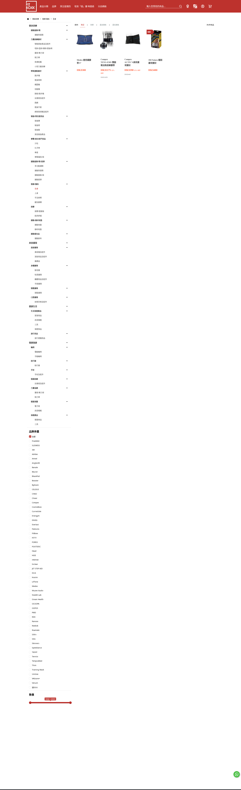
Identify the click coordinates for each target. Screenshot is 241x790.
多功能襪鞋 (39, 166)
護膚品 (37, 261)
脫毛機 (37, 270)
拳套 (36, 152)
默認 (82, 25)
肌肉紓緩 (38, 215)
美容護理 (33, 243)
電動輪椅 (38, 352)
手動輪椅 (38, 356)
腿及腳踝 (38, 202)
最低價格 (115, 25)
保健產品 (34, 415)
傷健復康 (33, 342)
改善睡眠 (38, 320)
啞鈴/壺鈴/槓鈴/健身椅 (43, 48)
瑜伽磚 (37, 120)
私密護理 (38, 274)
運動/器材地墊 (36, 220)
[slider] (30, 702)
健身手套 (38, 107)
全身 (54, 19)
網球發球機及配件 (42, 111)
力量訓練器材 (36, 39)
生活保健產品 (36, 311)
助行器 (33, 361)
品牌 (54, 6)
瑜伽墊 (37, 130)
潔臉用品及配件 (41, 256)
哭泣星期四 (65, 6)
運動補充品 (35, 234)
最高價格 (103, 25)
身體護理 (34, 265)
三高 (36, 324)
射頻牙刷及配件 (41, 302)
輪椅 (32, 347)
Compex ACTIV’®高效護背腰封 (132, 62)
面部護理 (34, 247)
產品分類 (44, 6)
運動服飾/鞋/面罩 (38, 161)
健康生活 (33, 306)
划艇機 (37, 89)
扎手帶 (37, 148)
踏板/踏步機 (39, 93)
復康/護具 (45, 19)
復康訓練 (34, 379)
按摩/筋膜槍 (39, 211)
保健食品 (38, 329)
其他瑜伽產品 (40, 134)
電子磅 (37, 406)
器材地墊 (38, 229)
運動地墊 (38, 225)
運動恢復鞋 (39, 35)
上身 (36, 193)
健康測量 (34, 401)
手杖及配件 (39, 374)
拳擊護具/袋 (39, 157)
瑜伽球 (37, 125)
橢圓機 (37, 84)
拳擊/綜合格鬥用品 (38, 139)
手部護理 (38, 283)
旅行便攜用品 (40, 338)
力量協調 (34, 388)
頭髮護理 (34, 288)
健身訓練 (35, 19)
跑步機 (37, 75)
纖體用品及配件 (41, 279)
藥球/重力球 (39, 53)
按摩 (32, 206)
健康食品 (38, 419)
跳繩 (36, 102)
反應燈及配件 (40, 98)
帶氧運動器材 (36, 71)
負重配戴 (38, 62)
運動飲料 (38, 238)
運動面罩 (38, 179)
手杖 (32, 370)
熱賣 (92, 25)
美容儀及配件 (40, 252)
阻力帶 (37, 57)
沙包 (36, 143)
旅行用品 (34, 333)
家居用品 (38, 315)
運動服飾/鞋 (35, 30)
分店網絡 (102, 6)
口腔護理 (34, 297)
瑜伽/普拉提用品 (37, 116)
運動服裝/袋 (39, 175)
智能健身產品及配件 (42, 44)
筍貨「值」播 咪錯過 (84, 6)
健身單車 (38, 80)
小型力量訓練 (40, 66)
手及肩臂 (38, 197)
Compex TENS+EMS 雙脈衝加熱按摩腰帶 (108, 62)
